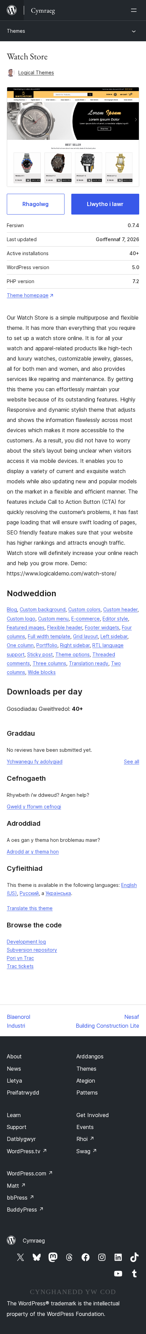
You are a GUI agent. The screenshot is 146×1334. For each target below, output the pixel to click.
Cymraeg (34, 1240)
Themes (16, 31)
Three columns (49, 663)
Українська (58, 893)
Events (85, 1127)
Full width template (49, 636)
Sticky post (40, 654)
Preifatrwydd (23, 1092)
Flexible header (64, 627)
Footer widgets (102, 627)
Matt (16, 1185)
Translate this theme (30, 908)
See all (131, 761)
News (14, 1068)
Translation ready (88, 663)
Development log (26, 941)
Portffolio (46, 645)
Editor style (115, 618)
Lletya (14, 1080)
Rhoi (85, 1138)
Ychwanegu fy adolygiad (34, 761)
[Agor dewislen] (135, 10)
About (14, 1056)
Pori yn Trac (20, 958)
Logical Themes (36, 72)
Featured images (25, 627)
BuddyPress (25, 1209)
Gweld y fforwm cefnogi (34, 806)
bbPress (20, 1197)
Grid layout (85, 636)
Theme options (72, 654)
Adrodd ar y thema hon (33, 851)
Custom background (43, 609)
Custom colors (84, 609)
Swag (86, 1151)
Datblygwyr (21, 1138)
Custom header (120, 609)
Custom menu (53, 618)
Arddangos (90, 1056)
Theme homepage (28, 295)
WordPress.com (30, 1173)
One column (20, 645)
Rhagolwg (35, 204)
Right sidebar (75, 645)
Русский (29, 893)
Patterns (87, 1092)
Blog (12, 609)
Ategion (85, 1080)
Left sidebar (114, 636)
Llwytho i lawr (105, 204)
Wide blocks (42, 672)
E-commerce (85, 618)
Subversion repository (32, 950)
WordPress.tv (27, 1151)
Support (16, 1127)
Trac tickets (20, 966)
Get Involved (92, 1115)
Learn (14, 1115)
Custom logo (21, 618)
